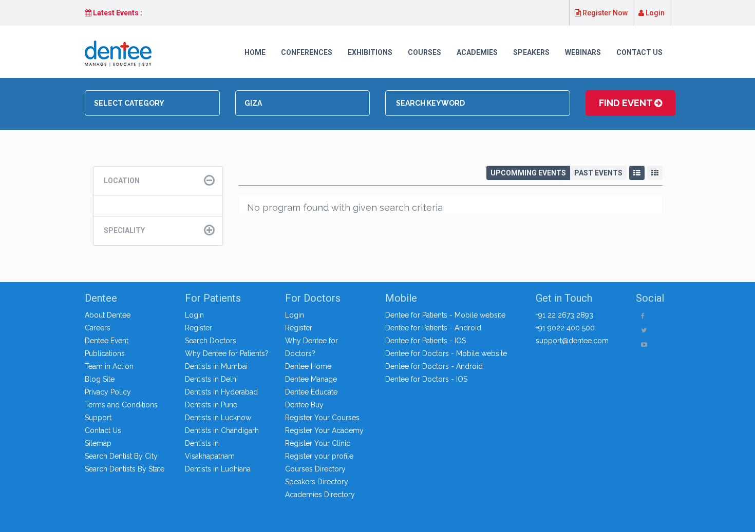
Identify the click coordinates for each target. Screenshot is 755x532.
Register (198, 328)
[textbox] (155, 103)
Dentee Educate (311, 392)
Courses (424, 52)
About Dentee (107, 315)
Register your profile (319, 456)
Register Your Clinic (317, 443)
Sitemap (98, 443)
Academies (477, 52)
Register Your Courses (322, 417)
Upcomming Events (528, 173)
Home (255, 52)
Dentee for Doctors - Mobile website (446, 353)
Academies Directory (320, 494)
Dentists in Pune (211, 405)
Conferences (306, 52)
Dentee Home (308, 366)
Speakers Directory (316, 482)
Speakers (531, 52)
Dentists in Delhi (211, 379)
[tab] (157, 181)
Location (122, 180)
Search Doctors (210, 341)
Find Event (626, 102)
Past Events (598, 173)
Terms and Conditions (121, 405)
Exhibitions (370, 52)
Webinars (583, 52)
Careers (97, 328)
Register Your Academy (324, 430)
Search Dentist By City (121, 456)
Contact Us (639, 52)
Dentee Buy (304, 405)
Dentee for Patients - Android (433, 328)
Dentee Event (106, 341)
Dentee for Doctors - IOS (426, 379)
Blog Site (100, 379)
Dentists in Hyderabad (221, 392)
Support (98, 417)
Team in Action (109, 366)
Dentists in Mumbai (216, 366)
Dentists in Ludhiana (218, 469)
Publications (105, 353)
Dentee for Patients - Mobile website (445, 315)
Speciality (124, 230)
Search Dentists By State (124, 469)
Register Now (604, 13)
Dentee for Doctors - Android (434, 366)
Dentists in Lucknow (218, 417)
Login (654, 13)
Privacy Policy (108, 392)
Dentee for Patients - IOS (425, 341)
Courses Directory (315, 469)
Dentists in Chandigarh (222, 430)
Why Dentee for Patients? (227, 353)
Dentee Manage (311, 379)
